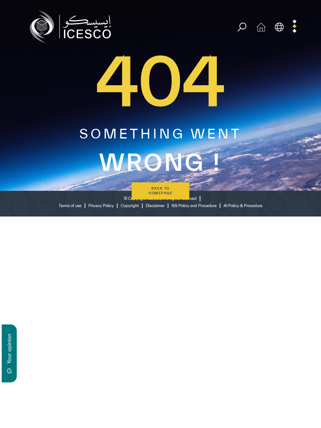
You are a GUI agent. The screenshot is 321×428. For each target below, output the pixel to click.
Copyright (130, 205)
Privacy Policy (101, 205)
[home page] (73, 26)
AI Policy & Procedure (243, 205)
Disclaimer (155, 205)
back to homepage (160, 190)
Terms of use (70, 205)
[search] (241, 27)
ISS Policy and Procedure (194, 205)
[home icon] (261, 26)
